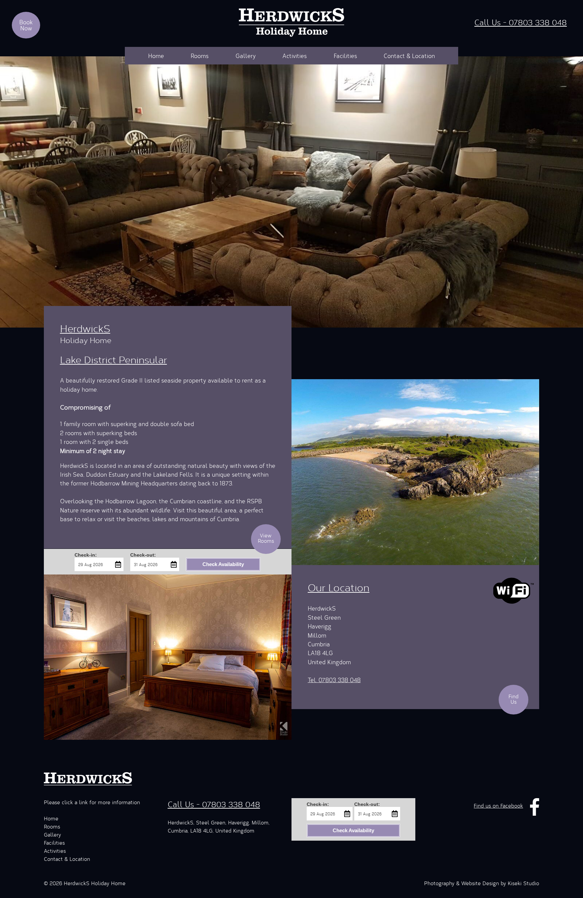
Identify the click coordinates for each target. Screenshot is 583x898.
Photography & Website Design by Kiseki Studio (481, 883)
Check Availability (223, 564)
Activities (294, 56)
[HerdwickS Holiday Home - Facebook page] (534, 805)
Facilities (345, 56)
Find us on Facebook (498, 805)
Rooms (200, 56)
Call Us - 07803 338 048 (520, 22)
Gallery (245, 56)
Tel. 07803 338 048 (334, 680)
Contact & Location (409, 56)
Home (156, 56)
